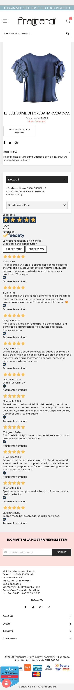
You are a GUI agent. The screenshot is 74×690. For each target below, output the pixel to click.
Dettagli (13, 179)
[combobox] (37, 33)
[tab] (37, 179)
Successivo (36, 249)
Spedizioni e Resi (18, 205)
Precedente (14, 249)
